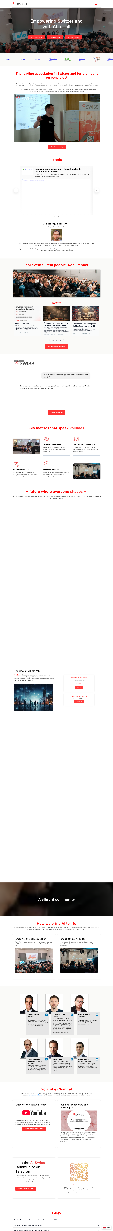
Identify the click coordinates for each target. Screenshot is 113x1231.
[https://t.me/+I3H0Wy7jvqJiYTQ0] (79, 1172)
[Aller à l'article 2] (54, 216)
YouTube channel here (35, 1095)
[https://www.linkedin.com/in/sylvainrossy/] (63, 1059)
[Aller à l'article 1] (52, 216)
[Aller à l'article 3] (55, 216)
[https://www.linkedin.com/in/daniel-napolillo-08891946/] (88, 1015)
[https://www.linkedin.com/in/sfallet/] (38, 1015)
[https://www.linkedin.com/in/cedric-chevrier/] (88, 1059)
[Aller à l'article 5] (58, 216)
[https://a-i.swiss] (44, 4)
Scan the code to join (79, 1185)
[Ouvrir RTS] (26, 171)
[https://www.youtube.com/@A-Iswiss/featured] (34, 1113)
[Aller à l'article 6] (60, 216)
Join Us (79, 687)
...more (16, 331)
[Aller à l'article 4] (57, 216)
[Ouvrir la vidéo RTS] (56, 196)
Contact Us (79, 701)
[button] (27, 321)
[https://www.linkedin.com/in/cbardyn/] (56, 235)
